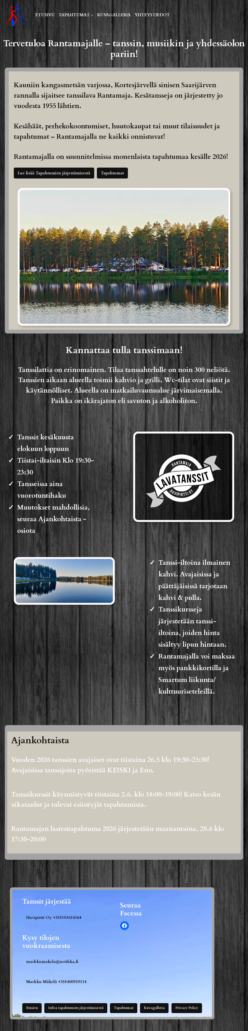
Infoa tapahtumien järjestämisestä (75, 1008)
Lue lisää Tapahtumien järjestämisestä (54, 173)
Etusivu (32, 1008)
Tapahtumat (112, 173)
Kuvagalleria (154, 1008)
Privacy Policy (186, 1008)
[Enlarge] (20, 10)
